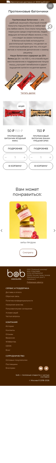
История (10, 326)
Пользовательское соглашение (19, 309)
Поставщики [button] (11, 364)
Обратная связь (12, 296)
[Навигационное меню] (50, 6)
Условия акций (12, 313)
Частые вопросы (13, 316)
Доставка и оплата (14, 292)
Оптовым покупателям (16, 360)
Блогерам (10, 368)
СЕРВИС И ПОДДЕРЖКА (17, 288)
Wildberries (11, 342)
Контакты (10, 330)
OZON (8, 346)
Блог (8, 350)
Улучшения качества (14, 305)
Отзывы (9, 334)
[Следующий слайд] (54, 230)
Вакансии (10, 338)
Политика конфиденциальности (19, 301)
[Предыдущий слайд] (1, 230)
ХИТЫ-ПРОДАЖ (28, 242)
